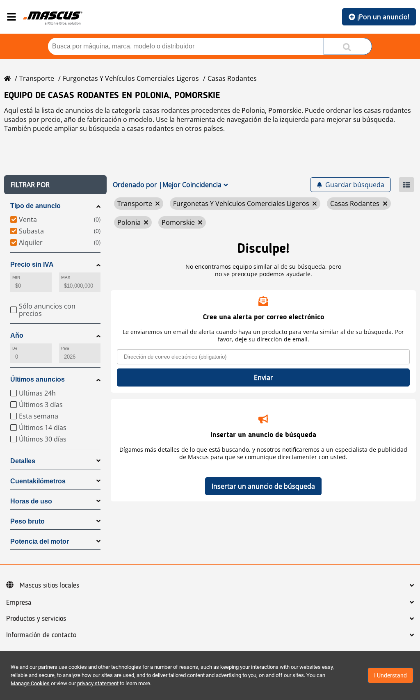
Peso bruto (27, 521)
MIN (16, 277)
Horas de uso (31, 501)
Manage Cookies (30, 683)
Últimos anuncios (37, 379)
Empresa (19, 602)
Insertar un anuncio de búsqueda (263, 486)
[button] (55, 184)
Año (16, 335)
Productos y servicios (36, 618)
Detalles (22, 461)
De (14, 348)
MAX (65, 277)
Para (65, 348)
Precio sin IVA (32, 264)
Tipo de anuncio (35, 205)
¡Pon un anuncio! (383, 16)
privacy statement (98, 683)
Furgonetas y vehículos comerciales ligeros (131, 78)
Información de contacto (41, 635)
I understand (390, 675)
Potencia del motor (39, 541)
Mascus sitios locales (49, 585)
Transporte (36, 78)
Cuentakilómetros (38, 481)
